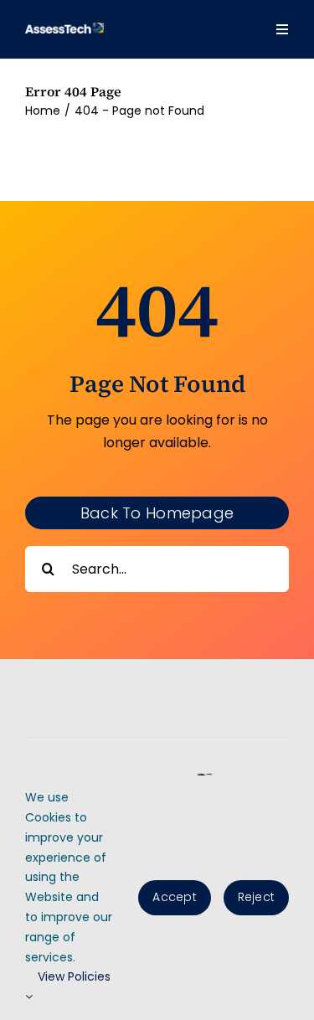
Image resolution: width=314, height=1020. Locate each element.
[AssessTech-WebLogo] (64, 29)
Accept (174, 897)
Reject (256, 897)
